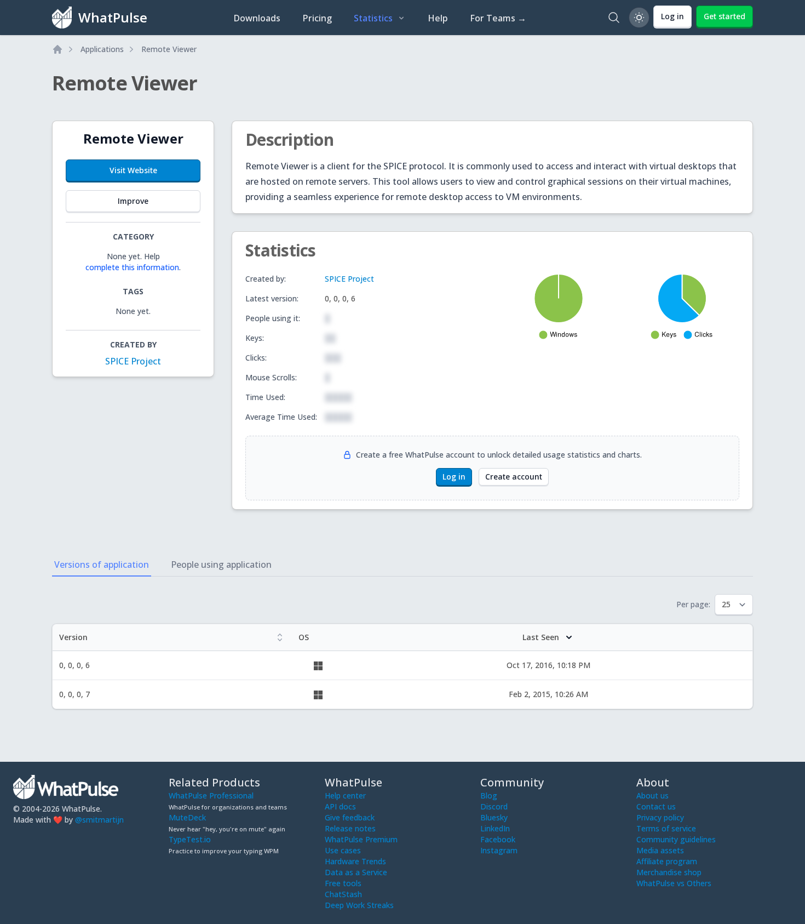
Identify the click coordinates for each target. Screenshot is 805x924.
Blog (488, 795)
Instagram (499, 850)
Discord (494, 806)
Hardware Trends (355, 861)
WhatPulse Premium (361, 839)
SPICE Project (133, 361)
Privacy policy (660, 817)
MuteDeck (187, 817)
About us (652, 795)
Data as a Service (356, 872)
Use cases (343, 850)
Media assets (660, 850)
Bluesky (494, 817)
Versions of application (101, 564)
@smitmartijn (99, 819)
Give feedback (350, 817)
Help (438, 18)
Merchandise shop (669, 872)
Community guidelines (676, 839)
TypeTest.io (190, 839)
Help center (345, 795)
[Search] (613, 17)
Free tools (343, 883)
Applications (102, 49)
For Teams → (498, 18)
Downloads (256, 18)
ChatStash (343, 894)
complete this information (132, 267)
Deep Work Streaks (359, 905)
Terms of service (666, 828)
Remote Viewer (169, 49)
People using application (221, 564)
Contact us (656, 806)
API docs (340, 806)
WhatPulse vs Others (673, 883)
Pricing (317, 18)
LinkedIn (495, 828)
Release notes (350, 828)
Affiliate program (666, 861)
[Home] (57, 49)
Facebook (497, 839)
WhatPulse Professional (211, 795)
